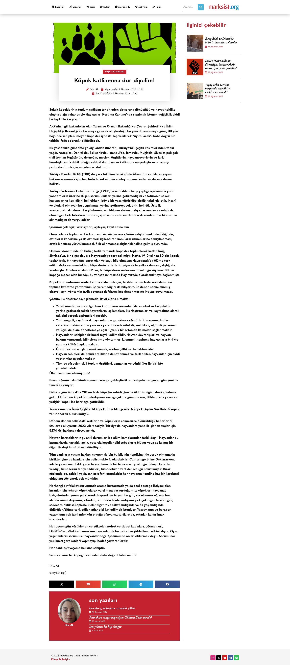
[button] (61, 584)
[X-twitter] (218, 657)
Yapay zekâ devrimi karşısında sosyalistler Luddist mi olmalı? (218, 88)
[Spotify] (236, 657)
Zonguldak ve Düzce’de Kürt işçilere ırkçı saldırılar (221, 41)
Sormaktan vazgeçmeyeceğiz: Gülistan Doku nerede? (120, 618)
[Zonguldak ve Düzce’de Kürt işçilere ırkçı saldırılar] (195, 43)
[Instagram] (212, 657)
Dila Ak (93, 89)
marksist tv (124, 7)
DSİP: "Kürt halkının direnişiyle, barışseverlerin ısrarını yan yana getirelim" (221, 64)
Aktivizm (143, 7)
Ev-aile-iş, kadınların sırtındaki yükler (112, 608)
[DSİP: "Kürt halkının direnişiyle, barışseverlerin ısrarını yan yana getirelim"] (195, 67)
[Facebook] (230, 657)
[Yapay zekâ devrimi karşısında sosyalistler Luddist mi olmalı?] (195, 91)
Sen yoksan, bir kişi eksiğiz (105, 627)
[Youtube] (224, 657)
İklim (158, 7)
